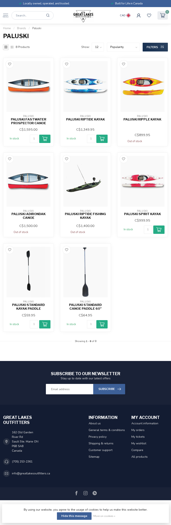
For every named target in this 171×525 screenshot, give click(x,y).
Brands (21, 28)
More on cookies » (104, 516)
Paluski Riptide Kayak (85, 119)
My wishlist (138, 443)
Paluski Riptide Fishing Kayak (85, 216)
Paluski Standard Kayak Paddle (28, 307)
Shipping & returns (101, 443)
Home (7, 28)
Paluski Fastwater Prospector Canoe (28, 121)
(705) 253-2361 (22, 462)
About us (95, 423)
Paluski (36, 28)
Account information (144, 423)
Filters (153, 47)
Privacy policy (98, 437)
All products (139, 457)
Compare (137, 450)
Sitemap (94, 457)
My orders (138, 430)
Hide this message (74, 516)
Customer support (100, 450)
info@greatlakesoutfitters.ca (31, 473)
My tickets (138, 437)
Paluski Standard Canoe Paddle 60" (85, 307)
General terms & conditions (107, 430)
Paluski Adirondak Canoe (28, 216)
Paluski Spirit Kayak (142, 214)
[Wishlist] (149, 15)
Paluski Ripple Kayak (142, 119)
